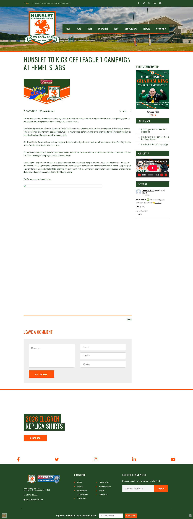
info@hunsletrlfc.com (34, 500)
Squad (101, 490)
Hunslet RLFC (148, 191)
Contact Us (82, 498)
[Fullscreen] (166, 175)
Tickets (80, 486)
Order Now (35, 438)
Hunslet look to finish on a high (44, 3)
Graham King (153, 111)
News (79, 482)
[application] (152, 168)
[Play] (139, 175)
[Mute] (161, 175)
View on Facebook (141, 211)
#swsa (158, 203)
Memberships (105, 486)
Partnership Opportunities (82, 492)
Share (140, 214)
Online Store (104, 482)
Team (124, 111)
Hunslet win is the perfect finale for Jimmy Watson (155, 138)
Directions (103, 494)
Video (142, 207)
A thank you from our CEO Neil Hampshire (153, 130)
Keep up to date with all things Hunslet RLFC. (141, 481)
